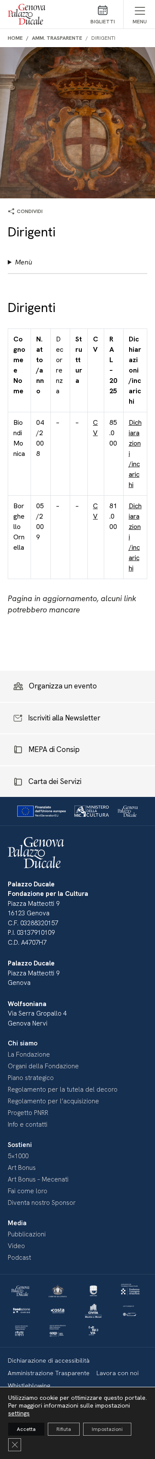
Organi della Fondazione (43, 1066)
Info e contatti (27, 1124)
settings (19, 1413)
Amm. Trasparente (57, 38)
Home (15, 38)
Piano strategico (31, 1078)
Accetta (26, 1429)
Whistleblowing (29, 1385)
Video (16, 1246)
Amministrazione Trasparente (49, 1373)
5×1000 (18, 1156)
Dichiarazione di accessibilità (49, 1360)
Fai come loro (27, 1191)
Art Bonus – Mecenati (38, 1179)
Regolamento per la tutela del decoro (63, 1089)
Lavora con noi (117, 1373)
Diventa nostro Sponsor (42, 1202)
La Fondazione (29, 1054)
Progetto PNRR (28, 1113)
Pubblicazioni (27, 1234)
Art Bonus (22, 1167)
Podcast (19, 1257)
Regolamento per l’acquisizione (53, 1101)
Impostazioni (107, 1429)
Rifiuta (63, 1429)
